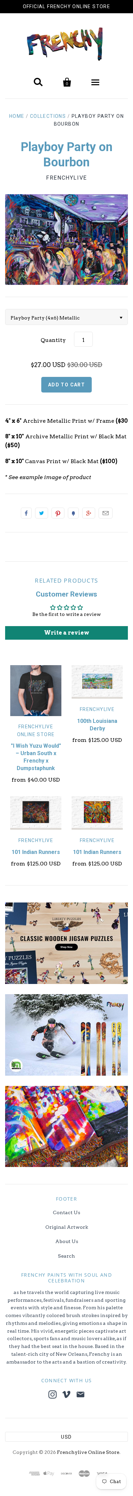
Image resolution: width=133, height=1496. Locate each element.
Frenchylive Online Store (88, 1452)
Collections (48, 116)
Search (66, 1256)
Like (26, 513)
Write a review (66, 633)
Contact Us (66, 1212)
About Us (66, 1241)
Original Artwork (66, 1227)
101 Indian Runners (36, 852)
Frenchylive (66, 178)
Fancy (73, 513)
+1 (88, 513)
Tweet (41, 513)
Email (106, 513)
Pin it (57, 513)
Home (17, 116)
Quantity (53, 340)
